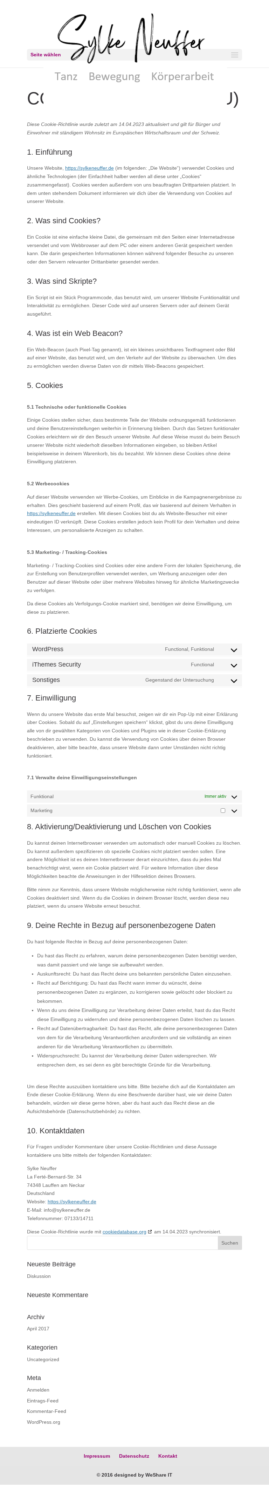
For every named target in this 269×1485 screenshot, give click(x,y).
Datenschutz (134, 1456)
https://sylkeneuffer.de (89, 168)
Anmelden (38, 1390)
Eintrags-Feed (42, 1400)
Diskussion (39, 1276)
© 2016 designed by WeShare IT (134, 1475)
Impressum (97, 1456)
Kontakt (167, 1456)
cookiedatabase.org (124, 1231)
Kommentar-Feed (46, 1411)
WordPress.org (43, 1422)
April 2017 (38, 1328)
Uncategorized (43, 1359)
